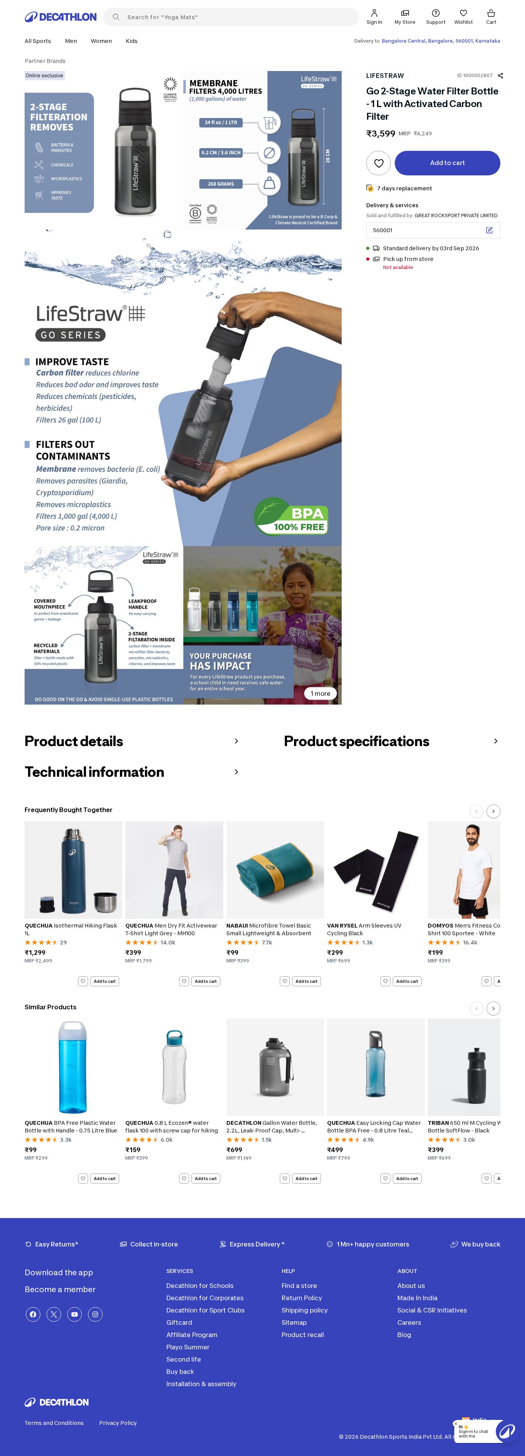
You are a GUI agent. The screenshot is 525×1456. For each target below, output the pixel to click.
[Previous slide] (476, 811)
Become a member (61, 1289)
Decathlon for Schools (200, 1285)
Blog (404, 1335)
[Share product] (500, 75)
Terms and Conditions (54, 1423)
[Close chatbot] (456, 1424)
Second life (183, 1359)
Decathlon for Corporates (205, 1298)
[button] (40, 41)
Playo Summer (187, 1347)
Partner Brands (45, 61)
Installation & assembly (201, 1384)
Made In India (417, 1298)
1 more (321, 693)
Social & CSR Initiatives (432, 1310)
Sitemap (294, 1322)
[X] (54, 1314)
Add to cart (105, 981)
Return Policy (302, 1298)
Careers (409, 1322)
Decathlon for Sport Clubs (205, 1310)
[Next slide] (493, 811)
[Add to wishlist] (378, 163)
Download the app (60, 1272)
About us (411, 1285)
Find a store (299, 1285)
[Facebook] (33, 1314)
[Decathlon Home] (61, 17)
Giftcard (179, 1322)
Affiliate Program (192, 1335)
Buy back (180, 1371)
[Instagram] (95, 1314)
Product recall (303, 1335)
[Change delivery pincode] (489, 230)
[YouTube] (74, 1314)
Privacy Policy (118, 1423)
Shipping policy (305, 1310)
